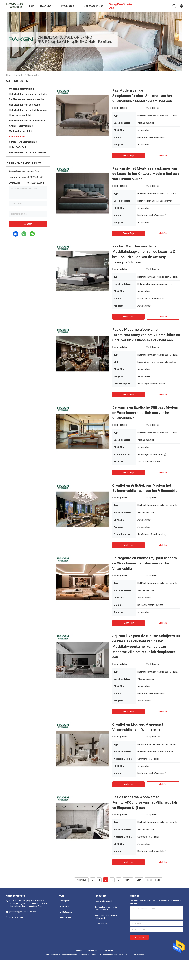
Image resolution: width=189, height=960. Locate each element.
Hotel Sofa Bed (17, 147)
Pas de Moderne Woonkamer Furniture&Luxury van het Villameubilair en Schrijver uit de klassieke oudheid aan (146, 334)
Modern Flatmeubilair (21, 131)
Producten (19, 75)
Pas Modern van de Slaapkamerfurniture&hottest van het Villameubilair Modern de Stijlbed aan (142, 95)
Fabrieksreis (64, 906)
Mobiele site (92, 950)
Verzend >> (139, 937)
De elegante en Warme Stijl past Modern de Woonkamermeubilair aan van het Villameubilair (144, 563)
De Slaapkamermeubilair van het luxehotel (28, 99)
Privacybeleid (108, 950)
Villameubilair (18, 136)
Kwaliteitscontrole (66, 912)
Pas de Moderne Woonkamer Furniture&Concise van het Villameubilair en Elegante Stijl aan (144, 802)
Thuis (8, 75)
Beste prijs (128, 155)
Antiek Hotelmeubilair (21, 126)
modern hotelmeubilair (21, 88)
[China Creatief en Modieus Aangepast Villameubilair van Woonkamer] (82, 748)
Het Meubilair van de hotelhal (25, 104)
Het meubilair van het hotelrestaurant (28, 120)
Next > (128, 880)
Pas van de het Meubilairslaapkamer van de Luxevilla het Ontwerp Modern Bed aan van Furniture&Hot (145, 173)
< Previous (81, 880)
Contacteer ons (65, 918)
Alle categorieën (100, 924)
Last (139, 880)
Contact (28, 224)
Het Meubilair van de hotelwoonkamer (28, 110)
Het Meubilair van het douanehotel (28, 152)
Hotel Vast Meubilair (20, 115)
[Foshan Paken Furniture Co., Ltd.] (15, 5)
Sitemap (79, 950)
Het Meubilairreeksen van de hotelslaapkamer (28, 94)
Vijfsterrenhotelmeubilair (23, 141)
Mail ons (163, 155)
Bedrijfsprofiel (64, 901)
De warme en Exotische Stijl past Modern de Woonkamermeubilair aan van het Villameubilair (145, 412)
